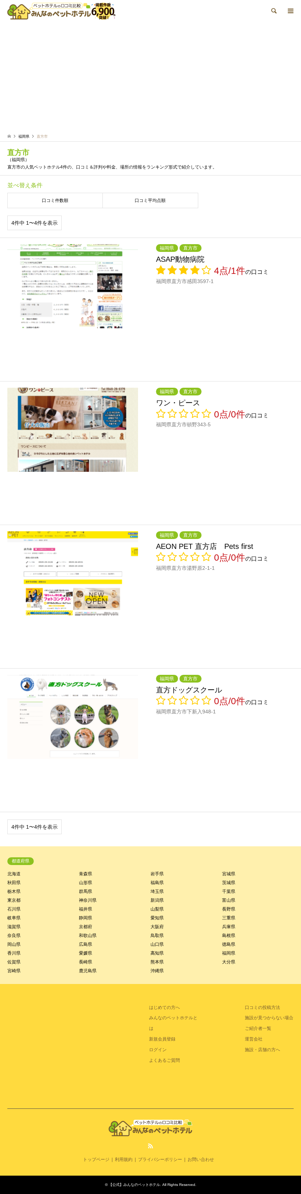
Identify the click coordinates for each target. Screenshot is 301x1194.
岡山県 (14, 944)
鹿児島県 (88, 970)
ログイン (158, 1049)
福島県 (157, 882)
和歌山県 (88, 935)
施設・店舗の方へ (262, 1049)
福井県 (85, 909)
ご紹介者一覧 (258, 1028)
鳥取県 (157, 935)
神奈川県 (88, 900)
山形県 (85, 882)
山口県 (157, 944)
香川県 (14, 953)
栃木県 (14, 891)
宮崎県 (14, 970)
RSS (150, 1145)
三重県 (228, 917)
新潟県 (157, 900)
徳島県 (228, 944)
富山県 (228, 900)
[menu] (290, 11)
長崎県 (85, 962)
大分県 (228, 962)
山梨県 (157, 909)
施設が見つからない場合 (269, 1017)
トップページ (96, 1159)
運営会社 (253, 1039)
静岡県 (85, 917)
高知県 (157, 953)
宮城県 (228, 873)
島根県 (228, 935)
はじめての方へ (164, 1007)
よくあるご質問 (164, 1060)
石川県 (14, 909)
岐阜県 (14, 917)
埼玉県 (157, 891)
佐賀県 (14, 962)
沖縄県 (157, 970)
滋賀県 (14, 926)
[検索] (273, 11)
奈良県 (14, 935)
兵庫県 (228, 926)
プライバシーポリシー (160, 1159)
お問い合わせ (201, 1159)
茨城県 (228, 882)
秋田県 (14, 882)
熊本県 (157, 962)
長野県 (228, 909)
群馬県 (85, 891)
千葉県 (228, 891)
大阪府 (157, 926)
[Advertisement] (150, 77)
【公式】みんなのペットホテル (134, 1185)
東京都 (14, 900)
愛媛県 (85, 953)
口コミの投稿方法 (262, 1007)
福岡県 (228, 953)
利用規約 (124, 1159)
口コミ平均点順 (150, 200)
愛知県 (157, 917)
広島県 (85, 944)
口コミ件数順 (55, 200)
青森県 (85, 873)
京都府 (85, 926)
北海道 (14, 873)
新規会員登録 (162, 1039)
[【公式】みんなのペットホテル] (61, 11)
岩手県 (157, 873)
